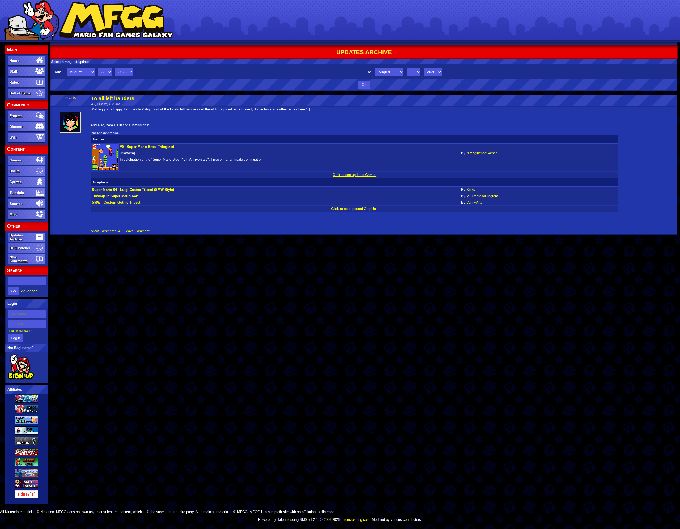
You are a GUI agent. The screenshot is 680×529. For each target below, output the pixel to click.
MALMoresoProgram (482, 196)
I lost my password (20, 330)
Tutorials (17, 193)
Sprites (15, 182)
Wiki (13, 138)
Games (15, 160)
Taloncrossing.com (355, 520)
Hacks (14, 171)
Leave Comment (137, 231)
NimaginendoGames (482, 153)
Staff (13, 72)
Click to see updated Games (354, 175)
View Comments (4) (106, 231)
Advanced (29, 291)
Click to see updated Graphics (354, 209)
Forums (16, 116)
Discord (16, 127)
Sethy (470, 190)
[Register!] (21, 379)
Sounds (16, 204)
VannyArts (474, 202)
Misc (13, 215)
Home (14, 61)
